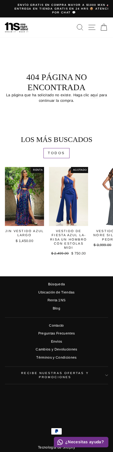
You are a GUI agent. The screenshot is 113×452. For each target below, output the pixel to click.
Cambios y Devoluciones (56, 349)
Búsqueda (56, 284)
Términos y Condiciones (56, 357)
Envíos (56, 341)
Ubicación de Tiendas (56, 292)
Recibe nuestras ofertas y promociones (55, 375)
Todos (56, 153)
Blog (56, 308)
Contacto (56, 325)
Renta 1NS (57, 300)
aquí (94, 95)
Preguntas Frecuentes (56, 333)
